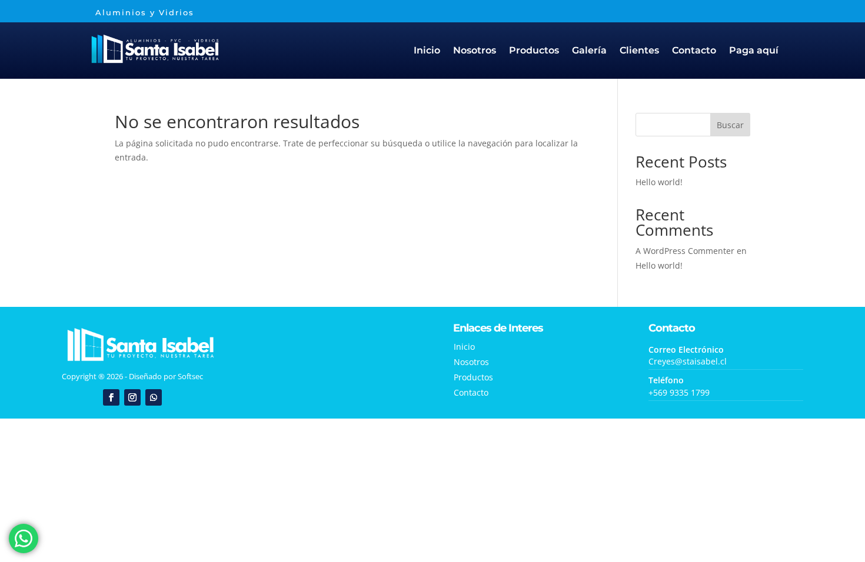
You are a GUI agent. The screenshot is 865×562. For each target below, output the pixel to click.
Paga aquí (753, 50)
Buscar (730, 125)
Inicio (427, 50)
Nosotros (474, 50)
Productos (534, 50)
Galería (589, 50)
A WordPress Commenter (685, 250)
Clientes (639, 50)
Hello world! (659, 182)
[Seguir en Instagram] (132, 397)
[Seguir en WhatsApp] (153, 397)
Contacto (694, 50)
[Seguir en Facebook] (111, 397)
